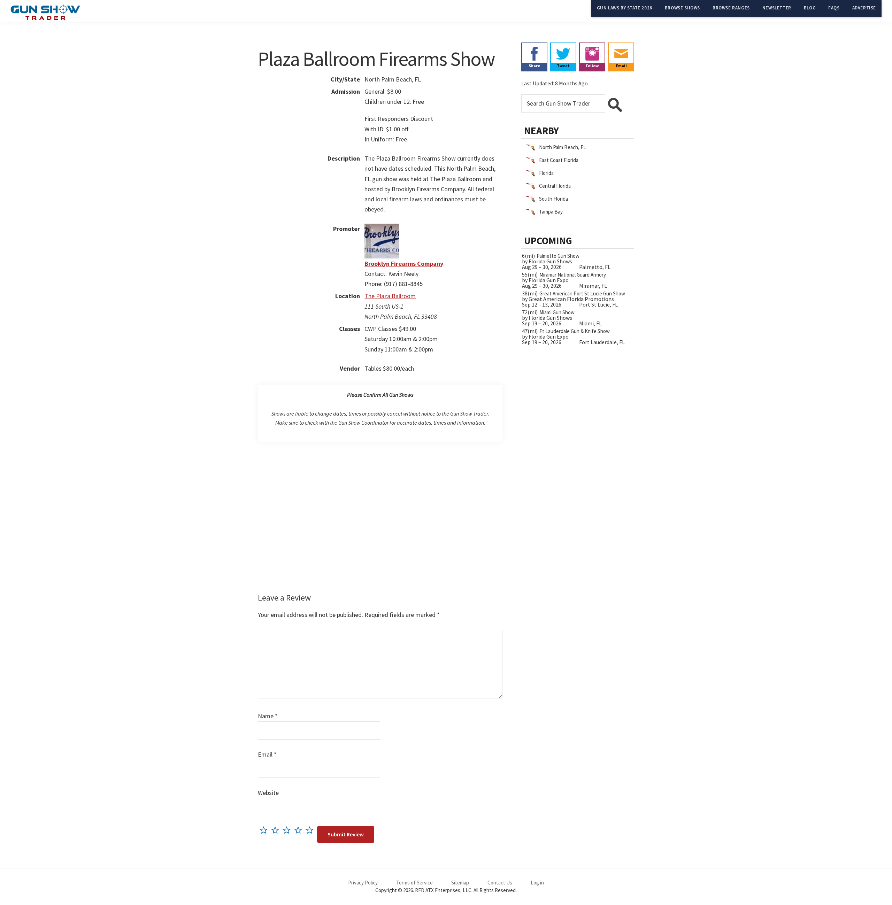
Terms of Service (414, 882)
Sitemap (460, 882)
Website (268, 793)
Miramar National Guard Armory (572, 274)
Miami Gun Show (557, 312)
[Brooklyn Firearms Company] (381, 229)
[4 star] (300, 830)
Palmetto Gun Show (558, 256)
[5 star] (311, 830)
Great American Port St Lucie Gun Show (582, 293)
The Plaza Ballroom (390, 296)
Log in (537, 882)
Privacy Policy (363, 882)
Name (268, 716)
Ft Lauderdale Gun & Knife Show (574, 331)
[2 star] (277, 830)
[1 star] (265, 830)
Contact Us (499, 882)
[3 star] (288, 830)
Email (267, 754)
